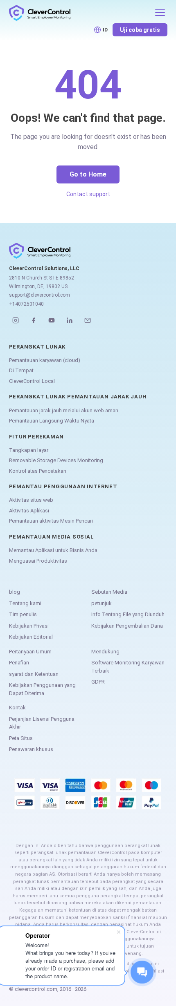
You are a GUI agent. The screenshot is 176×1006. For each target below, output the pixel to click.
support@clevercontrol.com (39, 295)
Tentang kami (25, 603)
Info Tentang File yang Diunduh (128, 614)
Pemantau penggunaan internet (63, 486)
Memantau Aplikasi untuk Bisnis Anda (53, 550)
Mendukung (105, 651)
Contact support (88, 194)
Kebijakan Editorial (31, 637)
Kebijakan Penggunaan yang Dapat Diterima (42, 689)
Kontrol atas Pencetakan (37, 471)
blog (14, 592)
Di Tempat (21, 370)
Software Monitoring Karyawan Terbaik (128, 666)
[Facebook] (33, 320)
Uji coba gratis (140, 30)
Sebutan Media (109, 592)
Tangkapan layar (28, 450)
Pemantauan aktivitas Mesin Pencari (51, 521)
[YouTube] (51, 320)
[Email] (87, 320)
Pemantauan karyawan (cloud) (44, 360)
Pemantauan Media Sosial (51, 537)
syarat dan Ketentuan (34, 674)
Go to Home (88, 174)
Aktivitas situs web (31, 500)
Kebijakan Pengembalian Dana (127, 626)
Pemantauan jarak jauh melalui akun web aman (63, 410)
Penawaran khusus (31, 749)
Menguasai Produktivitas (38, 561)
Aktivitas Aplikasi (29, 510)
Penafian (19, 662)
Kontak (17, 707)
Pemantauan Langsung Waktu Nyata (51, 421)
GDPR (98, 682)
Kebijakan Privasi (29, 626)
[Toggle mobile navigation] (160, 12)
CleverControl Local (32, 381)
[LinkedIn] (69, 320)
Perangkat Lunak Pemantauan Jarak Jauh (78, 396)
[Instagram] (15, 320)
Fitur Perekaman (36, 437)
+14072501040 (26, 304)
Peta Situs (21, 738)
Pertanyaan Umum (30, 651)
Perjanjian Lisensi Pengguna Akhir (41, 723)
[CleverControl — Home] (79, 12)
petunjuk (101, 603)
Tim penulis (23, 614)
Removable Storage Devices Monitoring (56, 460)
